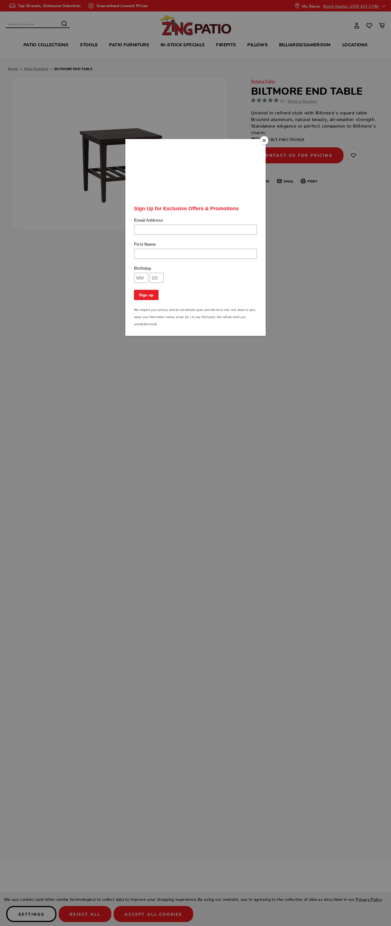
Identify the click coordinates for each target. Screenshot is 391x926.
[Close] (264, 140)
